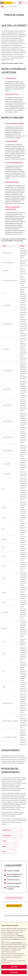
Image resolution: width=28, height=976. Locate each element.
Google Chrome (6, 830)
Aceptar (14, 967)
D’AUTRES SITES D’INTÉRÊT (14, 898)
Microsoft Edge (6, 835)
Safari (4, 846)
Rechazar (14, 972)
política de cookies (6, 962)
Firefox (4, 841)
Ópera (4, 851)
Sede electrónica (13, 906)
